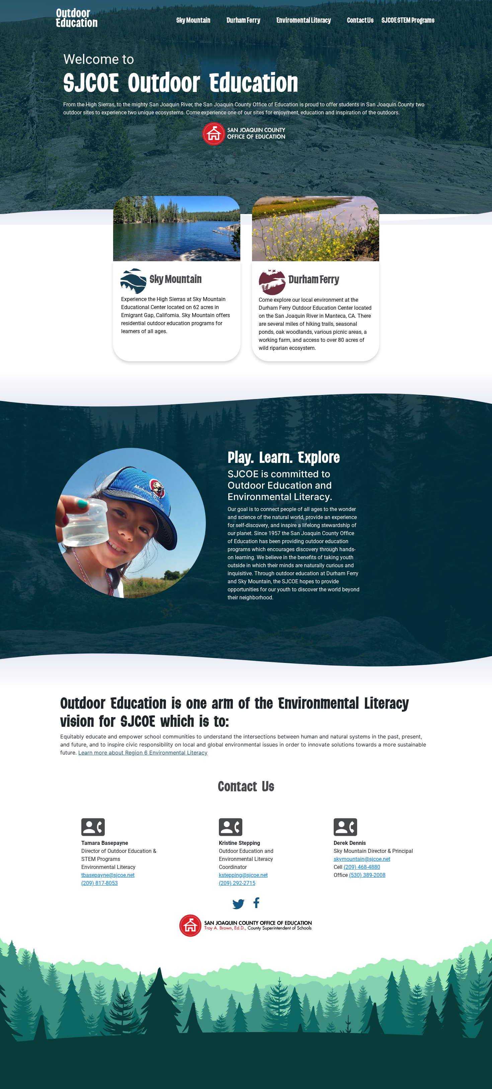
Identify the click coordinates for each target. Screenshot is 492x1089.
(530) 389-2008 (367, 874)
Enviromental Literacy (303, 20)
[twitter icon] (238, 904)
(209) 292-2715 (237, 882)
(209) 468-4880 (362, 866)
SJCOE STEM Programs (408, 20)
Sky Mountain (193, 20)
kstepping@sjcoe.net (243, 874)
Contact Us (360, 20)
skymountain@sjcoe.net (362, 858)
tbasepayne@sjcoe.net (108, 874)
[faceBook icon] (256, 904)
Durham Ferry (243, 20)
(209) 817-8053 (99, 882)
